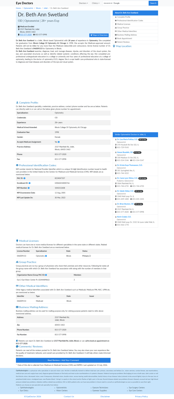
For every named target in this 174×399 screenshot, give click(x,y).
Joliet (46, 8)
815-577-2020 (26, 35)
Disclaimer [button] (105, 397)
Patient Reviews (123, 42)
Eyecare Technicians (100, 388)
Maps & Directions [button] (100, 35)
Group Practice (123, 28)
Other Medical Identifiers (127, 31)
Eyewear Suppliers (100, 391)
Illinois (38, 8)
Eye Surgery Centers (137, 388)
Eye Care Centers (135, 391)
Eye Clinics (24, 391)
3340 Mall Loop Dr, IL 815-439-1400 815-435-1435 (130, 195)
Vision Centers (62, 391)
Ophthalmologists (27, 388)
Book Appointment (124, 38)
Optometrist (28, 8)
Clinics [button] (95, 3)
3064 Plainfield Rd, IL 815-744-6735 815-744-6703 (131, 182)
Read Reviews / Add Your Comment (63, 360)
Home (18, 8)
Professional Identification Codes (130, 21)
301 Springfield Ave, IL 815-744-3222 (129, 169)
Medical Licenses (123, 24)
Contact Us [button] (69, 397)
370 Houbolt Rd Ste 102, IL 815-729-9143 (131, 143)
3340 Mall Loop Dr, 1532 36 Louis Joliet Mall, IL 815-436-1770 (135, 221)
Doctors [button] (82, 3)
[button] (59, 142)
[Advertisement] (63, 82)
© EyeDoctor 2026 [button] (32, 397)
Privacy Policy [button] (141, 397)
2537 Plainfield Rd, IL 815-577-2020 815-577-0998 (130, 208)
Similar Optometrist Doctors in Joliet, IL (130, 135)
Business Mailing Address (127, 35)
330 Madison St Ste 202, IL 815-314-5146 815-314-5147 (130, 156)
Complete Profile (123, 17)
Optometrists (61, 388)
